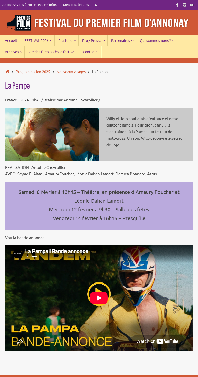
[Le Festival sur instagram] (184, 5)
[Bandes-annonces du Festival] (191, 5)
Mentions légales (76, 5)
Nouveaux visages (71, 72)
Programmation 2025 (33, 72)
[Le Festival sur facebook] (177, 5)
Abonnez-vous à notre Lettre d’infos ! (30, 5)
